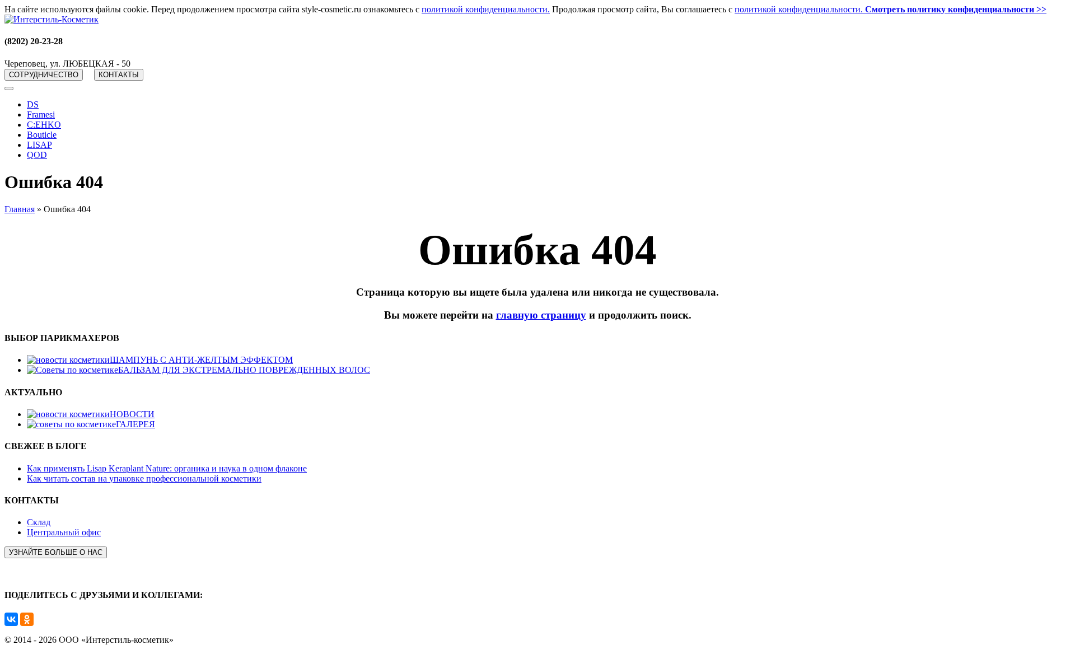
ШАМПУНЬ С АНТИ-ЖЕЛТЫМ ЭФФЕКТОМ (201, 360)
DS (33, 104)
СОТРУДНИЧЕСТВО (43, 75)
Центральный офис (64, 532)
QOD (37, 155)
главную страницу (541, 315)
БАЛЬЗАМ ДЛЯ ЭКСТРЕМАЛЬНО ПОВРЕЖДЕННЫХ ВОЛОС (244, 370)
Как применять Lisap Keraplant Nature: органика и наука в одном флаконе (167, 468)
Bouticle (42, 134)
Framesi (41, 114)
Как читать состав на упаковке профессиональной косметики (144, 478)
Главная (19, 209)
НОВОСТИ (132, 414)
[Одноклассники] (27, 619)
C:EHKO (44, 124)
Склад (38, 522)
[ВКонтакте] (11, 619)
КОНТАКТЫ (119, 75)
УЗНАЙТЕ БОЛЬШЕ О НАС (55, 552)
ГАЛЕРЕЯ (135, 424)
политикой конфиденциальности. (486, 9)
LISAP (39, 145)
